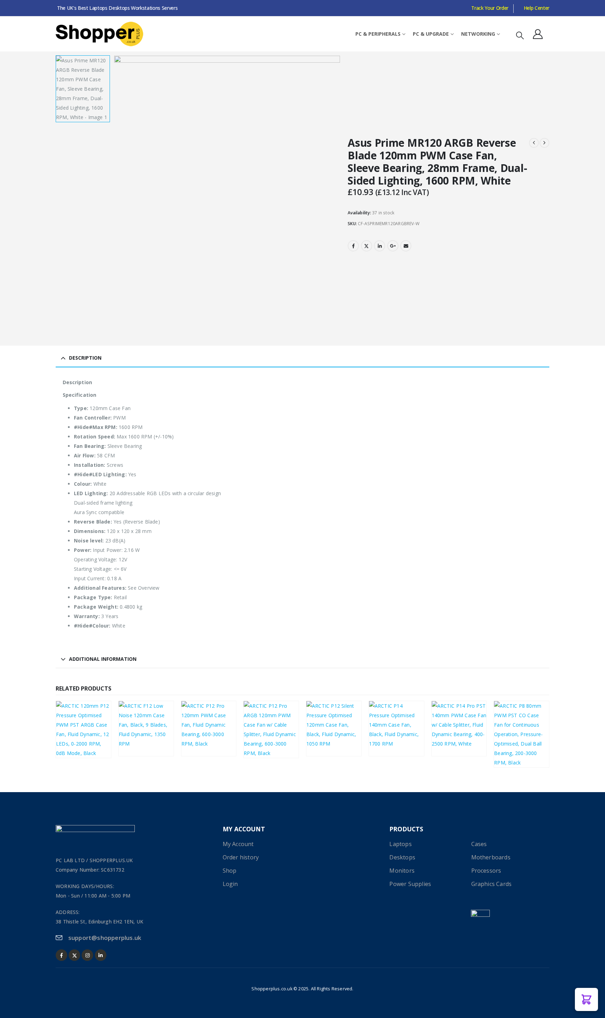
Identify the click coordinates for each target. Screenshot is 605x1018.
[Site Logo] (99, 34)
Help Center (536, 8)
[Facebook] (61, 955)
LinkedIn (379, 245)
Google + (392, 245)
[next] (544, 143)
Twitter (366, 245)
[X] (74, 955)
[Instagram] (87, 955)
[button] (519, 35)
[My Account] (538, 34)
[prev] (534, 143)
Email (405, 245)
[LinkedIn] (100, 955)
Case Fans (72, 727)
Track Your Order (489, 8)
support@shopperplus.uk (104, 938)
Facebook (353, 245)
